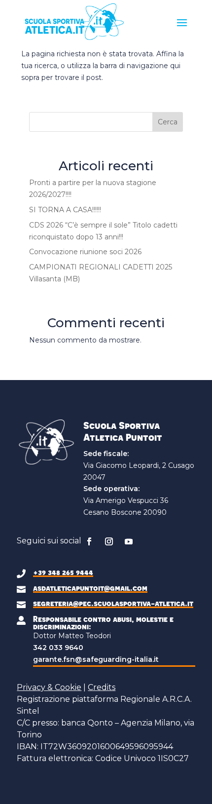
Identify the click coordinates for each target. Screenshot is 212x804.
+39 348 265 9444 (63, 572)
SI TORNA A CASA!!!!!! (65, 209)
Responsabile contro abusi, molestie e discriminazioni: (103, 622)
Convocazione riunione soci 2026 (85, 251)
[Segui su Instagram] (109, 541)
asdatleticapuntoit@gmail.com (90, 588)
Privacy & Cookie (49, 687)
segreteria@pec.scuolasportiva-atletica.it (113, 603)
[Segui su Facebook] (89, 541)
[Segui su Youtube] (129, 541)
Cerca (167, 121)
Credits (101, 687)
